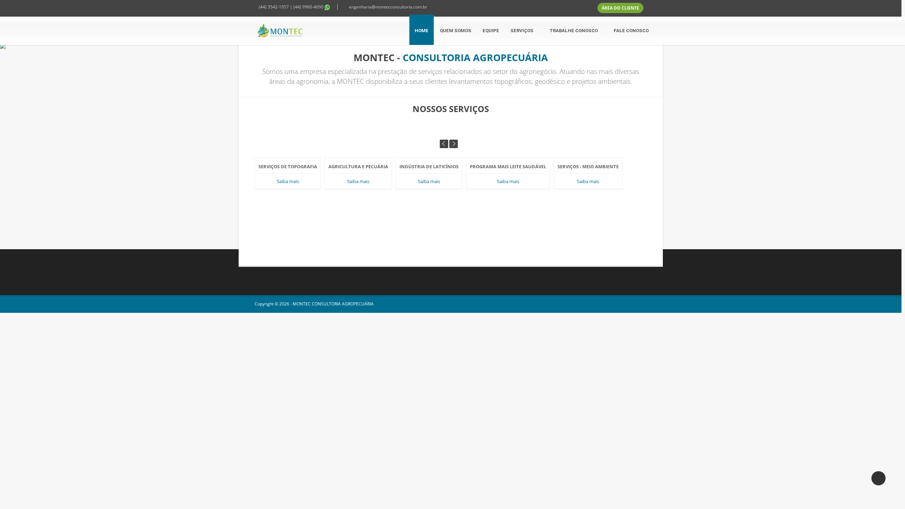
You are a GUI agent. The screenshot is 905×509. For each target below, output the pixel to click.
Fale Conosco (631, 30)
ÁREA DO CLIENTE (620, 8)
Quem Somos (455, 30)
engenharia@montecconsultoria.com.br (388, 7)
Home (421, 30)
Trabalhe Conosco (574, 30)
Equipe (491, 30)
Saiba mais (288, 181)
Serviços (522, 30)
